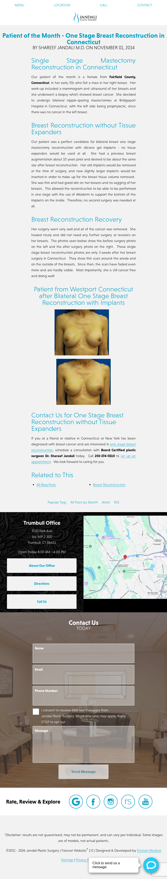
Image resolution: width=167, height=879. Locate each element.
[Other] (128, 802)
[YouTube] (145, 802)
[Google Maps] (76, 802)
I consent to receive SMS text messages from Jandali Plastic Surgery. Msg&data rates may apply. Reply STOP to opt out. (83, 716)
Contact (144, 5)
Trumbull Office (41, 523)
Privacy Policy (85, 860)
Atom (106, 502)
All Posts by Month (84, 502)
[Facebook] (93, 802)
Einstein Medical (149, 850)
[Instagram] (111, 802)
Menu (19, 5)
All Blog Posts (46, 485)
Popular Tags (57, 502)
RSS (116, 502)
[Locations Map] (125, 557)
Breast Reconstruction (109, 485)
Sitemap (67, 860)
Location (62, 5)
